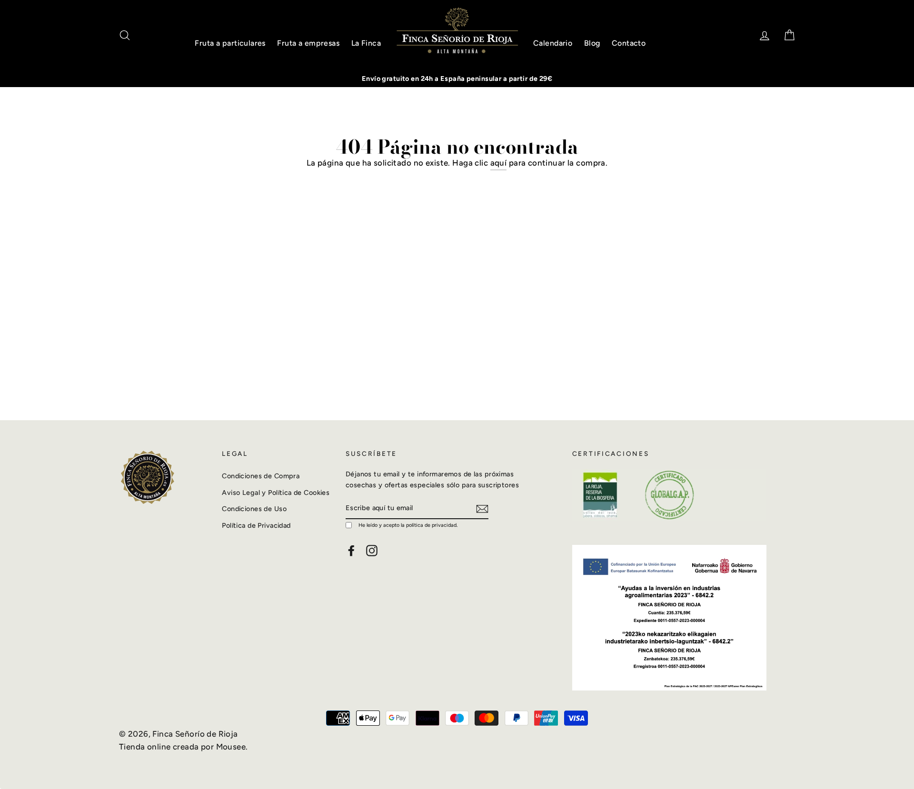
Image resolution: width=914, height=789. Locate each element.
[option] (457, 78)
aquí (498, 163)
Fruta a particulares (230, 43)
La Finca (366, 43)
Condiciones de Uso (254, 508)
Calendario (552, 43)
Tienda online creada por (167, 746)
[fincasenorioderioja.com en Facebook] (351, 550)
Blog (592, 43)
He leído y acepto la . (407, 525)
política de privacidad (431, 525)
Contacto (629, 43)
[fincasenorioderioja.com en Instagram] (372, 550)
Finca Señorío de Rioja (195, 734)
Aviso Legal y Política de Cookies (275, 492)
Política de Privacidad (256, 525)
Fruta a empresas (308, 43)
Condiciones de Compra (260, 476)
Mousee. (232, 746)
